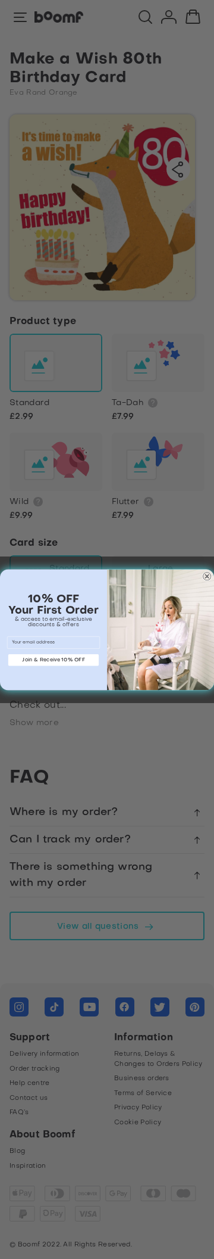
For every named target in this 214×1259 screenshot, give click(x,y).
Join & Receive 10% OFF (53, 659)
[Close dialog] (207, 576)
